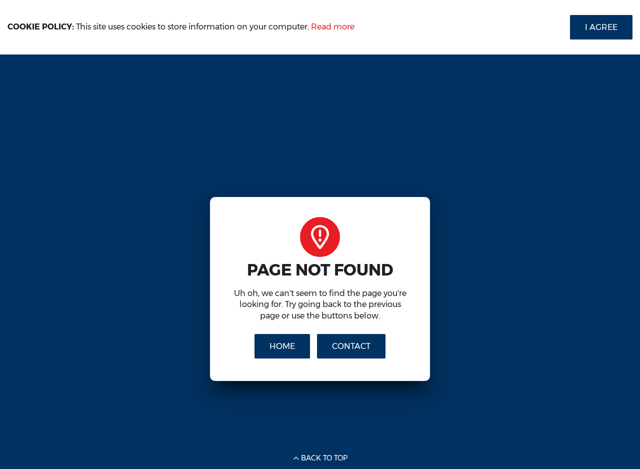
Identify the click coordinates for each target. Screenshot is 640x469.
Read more (332, 27)
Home (282, 346)
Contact (351, 346)
